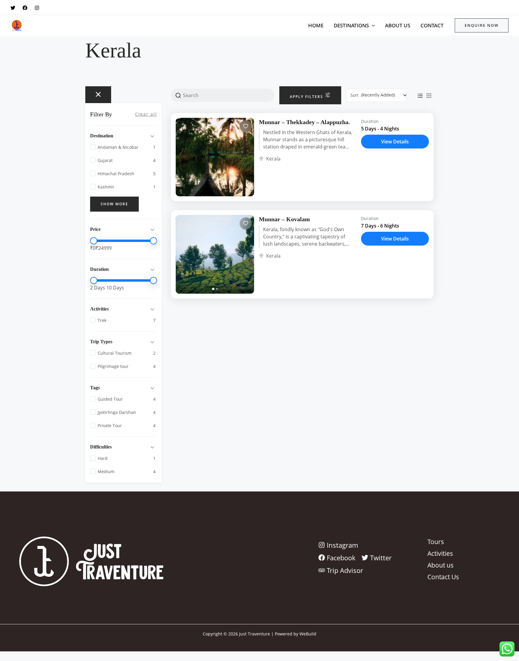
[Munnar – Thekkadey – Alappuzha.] (215, 157)
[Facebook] (25, 7)
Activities (440, 553)
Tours (435, 541)
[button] (372, 25)
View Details (395, 141)
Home (315, 25)
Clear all (146, 114)
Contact (432, 25)
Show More (114, 204)
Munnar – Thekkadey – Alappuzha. (304, 122)
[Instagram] (37, 7)
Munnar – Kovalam (284, 219)
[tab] (213, 289)
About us (397, 25)
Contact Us (443, 576)
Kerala (273, 158)
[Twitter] (13, 7)
